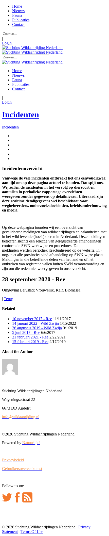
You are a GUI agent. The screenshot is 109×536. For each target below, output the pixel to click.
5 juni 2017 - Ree (26, 332)
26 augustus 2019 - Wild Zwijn (37, 328)
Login (7, 43)
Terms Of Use (32, 531)
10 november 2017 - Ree (32, 319)
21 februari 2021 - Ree (30, 337)
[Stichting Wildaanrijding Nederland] (32, 47)
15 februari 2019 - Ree (30, 341)
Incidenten (20, 114)
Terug (8, 299)
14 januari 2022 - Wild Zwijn (35, 323)
